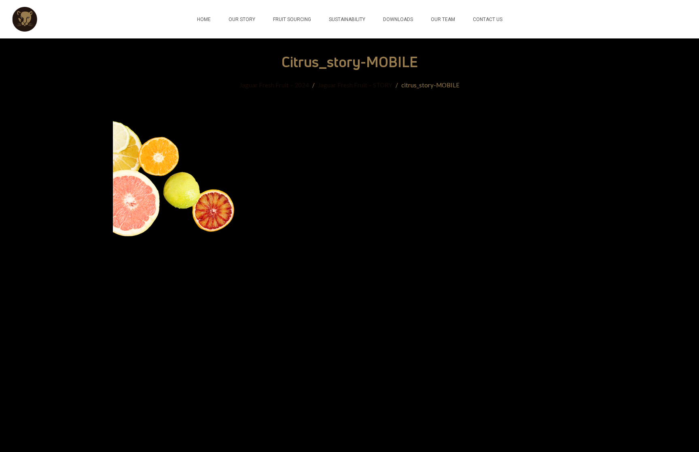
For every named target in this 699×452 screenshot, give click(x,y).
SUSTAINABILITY (347, 19)
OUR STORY (242, 19)
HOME (204, 19)
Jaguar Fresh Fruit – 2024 (274, 85)
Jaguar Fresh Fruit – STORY (355, 85)
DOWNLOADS (398, 19)
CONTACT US (487, 19)
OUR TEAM (443, 19)
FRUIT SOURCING (292, 19)
